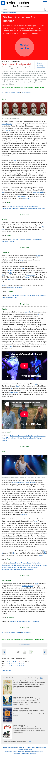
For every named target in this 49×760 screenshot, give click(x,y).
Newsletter (28, 751)
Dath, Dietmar (14, 565)
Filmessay (29, 569)
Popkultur (38, 565)
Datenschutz (17, 753)
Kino (30, 749)
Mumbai (23, 569)
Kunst (3, 92)
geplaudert (23, 515)
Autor (38, 256)
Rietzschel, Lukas (25, 295)
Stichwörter (35, 747)
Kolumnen (43, 747)
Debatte (26, 749)
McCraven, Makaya (16, 436)
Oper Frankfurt (33, 239)
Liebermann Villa (38, 192)
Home (5, 747)
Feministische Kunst (34, 208)
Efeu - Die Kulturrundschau (11, 61)
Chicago (19, 438)
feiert (15, 160)
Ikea (29, 621)
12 (28, 663)
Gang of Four (6, 438)
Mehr (3, 285)
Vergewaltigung (11, 567)
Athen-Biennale (7, 124)
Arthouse (17, 569)
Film (22, 92)
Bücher (20, 747)
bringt (21, 260)
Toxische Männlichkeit (27, 565)
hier (13, 553)
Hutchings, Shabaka (29, 438)
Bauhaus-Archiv (22, 621)
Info (41, 678)
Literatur (13, 92)
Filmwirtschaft (21, 567)
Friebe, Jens (41, 436)
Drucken (39, 63)
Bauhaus (13, 621)
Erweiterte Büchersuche (9, 12)
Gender (12, 206)
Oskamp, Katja (12, 298)
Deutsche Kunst (21, 206)
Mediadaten (8, 751)
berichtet (8, 130)
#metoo (44, 565)
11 (26, 663)
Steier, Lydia (24, 239)
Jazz (35, 436)
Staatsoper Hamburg (8, 241)
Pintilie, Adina (36, 563)
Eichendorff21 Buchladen (29, 753)
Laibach (13, 438)
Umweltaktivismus (32, 206)
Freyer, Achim (14, 239)
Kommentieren (41, 67)
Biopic (29, 563)
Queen (12, 563)
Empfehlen (40, 65)
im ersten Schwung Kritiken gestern (23, 483)
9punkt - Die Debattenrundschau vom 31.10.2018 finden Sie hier (23, 87)
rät (38, 314)
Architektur (27, 92)
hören (10, 346)
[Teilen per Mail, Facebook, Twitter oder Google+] (18, 652)
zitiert (36, 521)
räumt (36, 584)
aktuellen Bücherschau (14, 288)
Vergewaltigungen (7, 569)
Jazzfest (27, 312)
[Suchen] (46, 9)
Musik (18, 92)
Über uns (21, 751)
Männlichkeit (6, 565)
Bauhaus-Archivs (27, 586)
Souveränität (35, 621)
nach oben (25, 215)
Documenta (15, 208)
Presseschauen (12, 747)
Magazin (20, 749)
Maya (43, 208)
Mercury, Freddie (20, 563)
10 (23, 663)
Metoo (4, 567)
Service (15, 751)
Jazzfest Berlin (28, 436)
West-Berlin (23, 208)
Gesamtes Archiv (7, 670)
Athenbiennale (6, 208)
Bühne (8, 92)
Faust (40, 239)
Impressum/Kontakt (37, 751)
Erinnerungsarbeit (32, 567)
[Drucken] (24, 652)
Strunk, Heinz (14, 295)
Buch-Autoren (27, 747)
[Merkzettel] (31, 652)
